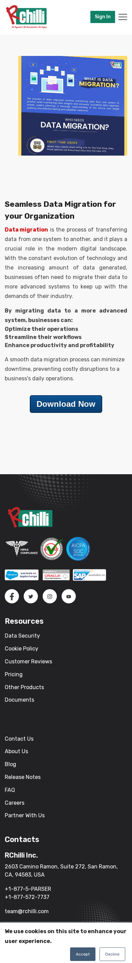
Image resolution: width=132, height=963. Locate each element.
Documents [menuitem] (19, 700)
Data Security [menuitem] (22, 636)
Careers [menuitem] (14, 803)
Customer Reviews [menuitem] (28, 661)
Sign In (103, 17)
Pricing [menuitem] (14, 674)
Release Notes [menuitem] (23, 777)
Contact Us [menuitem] (19, 739)
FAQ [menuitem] (10, 790)
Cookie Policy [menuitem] (21, 648)
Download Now (66, 403)
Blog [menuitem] (10, 764)
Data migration (26, 229)
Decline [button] (112, 954)
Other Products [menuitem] (24, 687)
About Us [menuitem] (16, 751)
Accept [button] (83, 954)
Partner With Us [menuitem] (25, 815)
